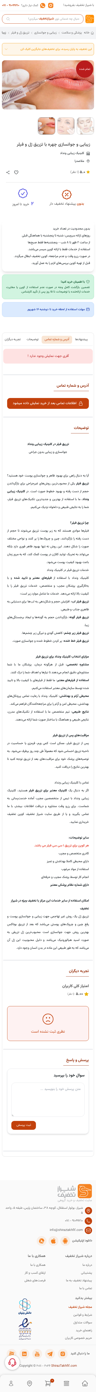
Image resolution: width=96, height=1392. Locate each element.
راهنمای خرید (84, 1330)
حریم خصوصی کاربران (78, 1338)
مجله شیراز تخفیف (80, 1307)
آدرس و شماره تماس (57, 339)
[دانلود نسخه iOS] (53, 1241)
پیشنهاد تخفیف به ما (79, 1280)
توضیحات (33, 339)
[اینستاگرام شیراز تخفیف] (63, 1354)
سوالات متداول (82, 1322)
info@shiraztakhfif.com (66, 1230)
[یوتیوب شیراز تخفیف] (37, 1354)
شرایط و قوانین (82, 1315)
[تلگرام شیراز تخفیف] (50, 1354)
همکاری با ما (38, 1265)
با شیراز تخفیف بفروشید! (78, 5)
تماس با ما (85, 1288)
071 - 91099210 (10, 5)
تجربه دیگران (13, 339)
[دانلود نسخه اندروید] (65, 1241)
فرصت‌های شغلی (35, 1280)
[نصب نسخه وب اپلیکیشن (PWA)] (42, 1241)
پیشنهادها (81, 339)
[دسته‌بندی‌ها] (66, 1383)
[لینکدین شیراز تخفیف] (24, 1354)
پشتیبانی (86, 1273)
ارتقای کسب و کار (35, 1273)
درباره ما (87, 1265)
